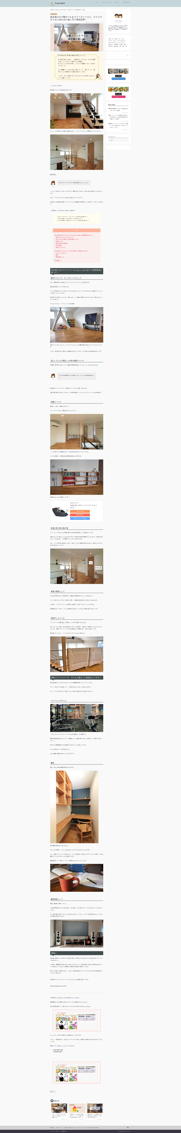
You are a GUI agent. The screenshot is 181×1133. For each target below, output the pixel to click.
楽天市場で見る (80, 514)
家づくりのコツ (53, 14)
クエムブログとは (107, 2)
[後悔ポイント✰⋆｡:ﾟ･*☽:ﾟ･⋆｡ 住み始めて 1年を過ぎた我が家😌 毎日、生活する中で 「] (115, 71)
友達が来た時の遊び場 (62, 243)
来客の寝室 (59, 245)
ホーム (97, 2)
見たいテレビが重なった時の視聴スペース (67, 239)
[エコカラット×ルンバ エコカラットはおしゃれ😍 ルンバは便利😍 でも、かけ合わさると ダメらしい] (121, 71)
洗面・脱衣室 (116, 46)
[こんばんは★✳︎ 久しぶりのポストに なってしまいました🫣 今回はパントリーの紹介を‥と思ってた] (110, 71)
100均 (110, 38)
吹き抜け (53, 1091)
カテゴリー (117, 2)
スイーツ (114, 40)
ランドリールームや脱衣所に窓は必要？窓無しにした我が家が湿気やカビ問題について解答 (119, 117)
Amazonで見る (80, 511)
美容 (123, 46)
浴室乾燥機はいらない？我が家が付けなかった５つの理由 (119, 109)
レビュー (122, 42)
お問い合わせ (126, 2)
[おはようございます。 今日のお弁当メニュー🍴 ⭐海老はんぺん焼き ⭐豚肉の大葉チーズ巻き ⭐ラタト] (115, 89)
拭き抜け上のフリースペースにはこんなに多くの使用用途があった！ (74, 235)
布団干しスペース (60, 247)
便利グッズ (110, 44)
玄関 (120, 46)
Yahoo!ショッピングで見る (80, 518)
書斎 (57, 254)
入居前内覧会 (116, 44)
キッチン (110, 40)
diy (112, 38)
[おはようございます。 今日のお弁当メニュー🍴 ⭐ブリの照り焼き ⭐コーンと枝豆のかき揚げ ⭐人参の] (121, 89)
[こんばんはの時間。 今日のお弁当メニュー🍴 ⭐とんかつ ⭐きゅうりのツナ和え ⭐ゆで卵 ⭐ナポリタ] (110, 89)
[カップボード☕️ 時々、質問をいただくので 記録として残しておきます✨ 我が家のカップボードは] (126, 71)
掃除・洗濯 (110, 46)
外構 (124, 44)
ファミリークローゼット (121, 40)
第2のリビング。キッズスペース (64, 237)
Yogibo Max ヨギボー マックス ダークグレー (83, 505)
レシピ (118, 42)
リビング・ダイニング (112, 42)
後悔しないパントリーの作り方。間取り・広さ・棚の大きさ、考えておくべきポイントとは (119, 125)
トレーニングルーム (61, 253)
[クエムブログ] (59, 5)
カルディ (122, 38)
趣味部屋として (60, 257)
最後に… (58, 260)
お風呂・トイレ (117, 38)
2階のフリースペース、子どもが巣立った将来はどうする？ (72, 250)
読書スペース (59, 241)
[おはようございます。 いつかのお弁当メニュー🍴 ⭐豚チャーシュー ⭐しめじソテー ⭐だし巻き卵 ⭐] (126, 89)
